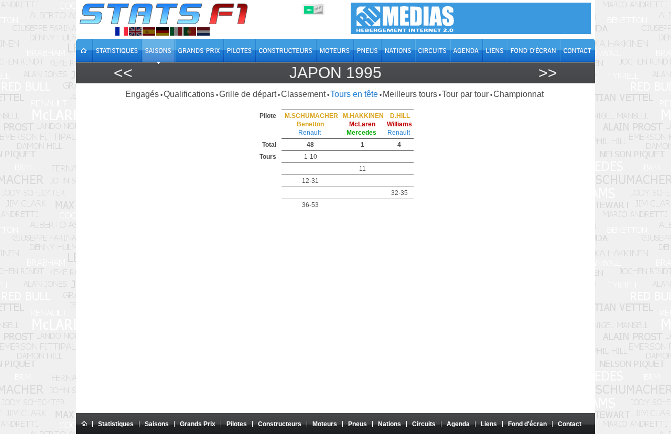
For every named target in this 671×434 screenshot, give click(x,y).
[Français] (121, 31)
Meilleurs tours (410, 94)
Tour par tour (465, 94)
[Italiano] (176, 31)
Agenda (458, 424)
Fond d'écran (527, 424)
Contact (569, 424)
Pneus (357, 424)
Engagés (142, 94)
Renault (309, 132)
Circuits (424, 424)
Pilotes (236, 424)
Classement (303, 94)
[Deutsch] (162, 31)
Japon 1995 (335, 72)
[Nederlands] (203, 31)
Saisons (157, 424)
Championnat (518, 94)
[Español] (149, 31)
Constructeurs (279, 424)
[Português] (189, 31)
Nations (389, 424)
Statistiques (116, 424)
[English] (135, 31)
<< (123, 72)
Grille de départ (247, 94)
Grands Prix (197, 424)
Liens (489, 424)
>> (547, 72)
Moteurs (324, 424)
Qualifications (189, 94)
